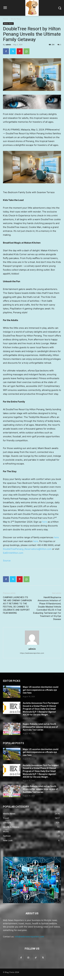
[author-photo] (32, 644)
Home (5, 19)
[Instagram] (28, 957)
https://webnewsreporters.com (32, 653)
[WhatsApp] (26, 51)
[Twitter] (13, 51)
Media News (16, 19)
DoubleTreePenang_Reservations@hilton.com (27, 549)
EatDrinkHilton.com (13, 552)
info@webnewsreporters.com (29, 936)
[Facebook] (6, 51)
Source (7, 560)
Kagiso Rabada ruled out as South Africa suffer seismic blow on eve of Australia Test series (40, 727)
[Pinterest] (20, 51)
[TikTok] (36, 957)
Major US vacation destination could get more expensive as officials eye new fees (40, 690)
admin (8, 44)
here (44, 521)
